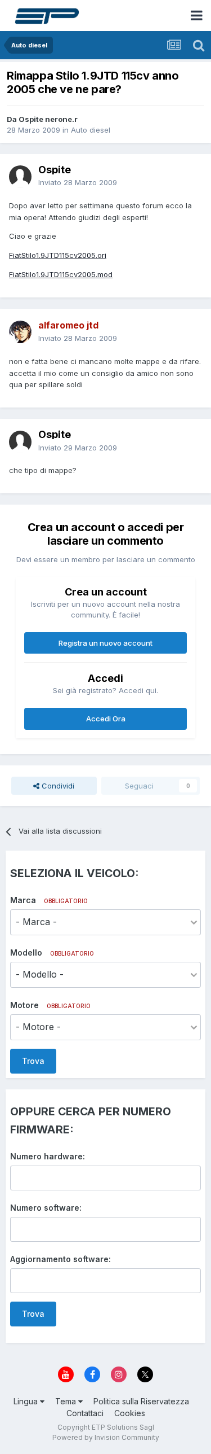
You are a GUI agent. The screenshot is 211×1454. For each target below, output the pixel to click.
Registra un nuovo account (105, 642)
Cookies (129, 1413)
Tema (66, 1401)
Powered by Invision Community (105, 1437)
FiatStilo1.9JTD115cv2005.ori (57, 255)
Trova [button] (33, 1061)
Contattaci (85, 1413)
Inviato (77, 182)
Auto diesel (90, 129)
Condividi (56, 785)
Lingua (27, 1401)
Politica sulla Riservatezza (141, 1401)
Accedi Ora (105, 718)
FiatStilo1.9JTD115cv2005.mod (61, 274)
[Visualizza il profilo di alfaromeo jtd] (20, 332)
